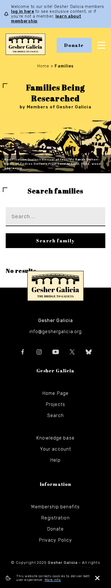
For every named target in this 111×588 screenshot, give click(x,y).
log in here (22, 11)
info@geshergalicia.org (55, 331)
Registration (55, 518)
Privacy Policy (55, 540)
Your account (55, 449)
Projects (55, 404)
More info (53, 580)
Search (55, 415)
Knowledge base (55, 438)
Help (55, 460)
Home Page (55, 393)
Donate (74, 45)
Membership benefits (55, 506)
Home (43, 66)
